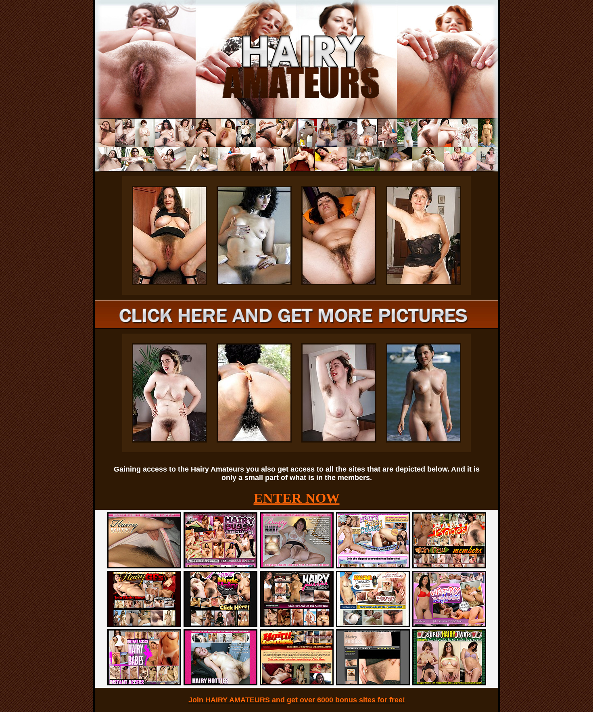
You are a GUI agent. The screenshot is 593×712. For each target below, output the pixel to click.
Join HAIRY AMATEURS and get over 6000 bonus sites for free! (296, 700)
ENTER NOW (297, 498)
